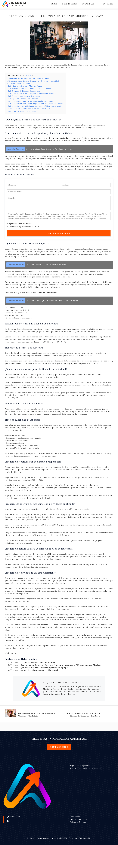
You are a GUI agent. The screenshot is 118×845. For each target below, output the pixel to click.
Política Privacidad (69, 838)
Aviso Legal (56, 838)
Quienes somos (69, 4)
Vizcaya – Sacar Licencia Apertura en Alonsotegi (34, 670)
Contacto (108, 4)
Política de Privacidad (79, 819)
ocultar (29, 75)
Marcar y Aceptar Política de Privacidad (24, 227)
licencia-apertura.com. (41, 838)
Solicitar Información (59, 233)
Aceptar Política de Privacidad (19, 224)
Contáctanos (75, 817)
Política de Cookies (78, 822)
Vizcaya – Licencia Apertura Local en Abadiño (33, 662)
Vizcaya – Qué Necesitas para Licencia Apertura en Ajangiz (39, 668)
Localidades (89, 4)
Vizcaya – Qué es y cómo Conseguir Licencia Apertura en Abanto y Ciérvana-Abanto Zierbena (56, 665)
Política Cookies (85, 838)
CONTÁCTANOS (59, 747)
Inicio (54, 4)
